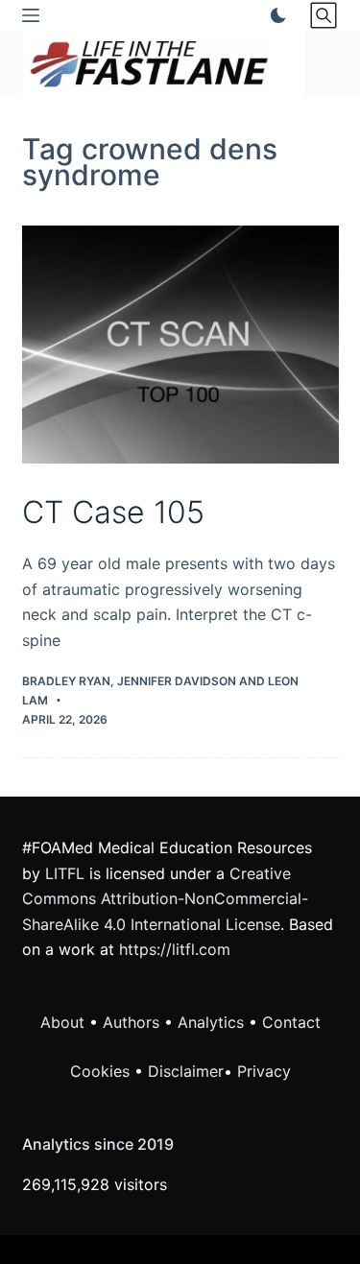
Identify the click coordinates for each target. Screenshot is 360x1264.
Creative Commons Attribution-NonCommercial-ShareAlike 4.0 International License (165, 899)
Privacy (264, 1071)
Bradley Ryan (66, 681)
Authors (131, 1022)
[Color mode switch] (274, 15)
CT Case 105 (113, 512)
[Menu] (30, 15)
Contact (291, 1022)
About (62, 1022)
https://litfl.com (174, 949)
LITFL (64, 873)
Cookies (102, 1071)
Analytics (211, 1022)
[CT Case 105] (180, 345)
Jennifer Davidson (176, 681)
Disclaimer (186, 1071)
